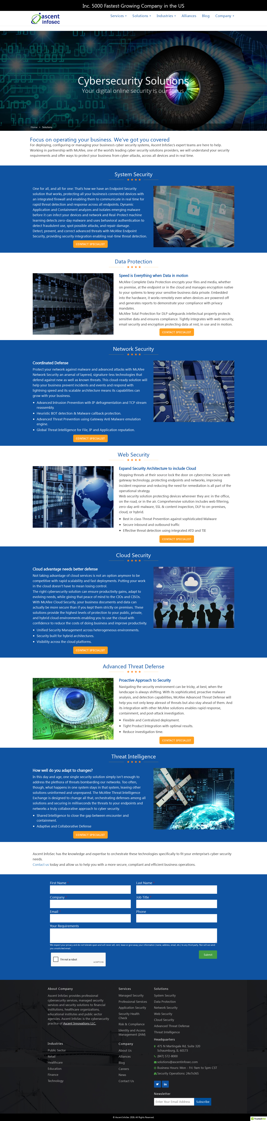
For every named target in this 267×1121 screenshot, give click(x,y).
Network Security (165, 1007)
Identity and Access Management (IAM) (132, 1032)
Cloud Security (164, 1020)
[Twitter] (157, 1084)
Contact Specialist (90, 244)
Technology (55, 1081)
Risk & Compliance (132, 1024)
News (122, 1075)
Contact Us (126, 1081)
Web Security (163, 1014)
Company (223, 15)
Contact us (41, 864)
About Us (125, 1050)
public (124, 612)
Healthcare (55, 1062)
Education (55, 1069)
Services (117, 15)
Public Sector (57, 1050)
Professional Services (133, 1001)
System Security (165, 995)
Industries (165, 15)
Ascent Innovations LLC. (79, 1023)
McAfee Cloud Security (58, 602)
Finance (53, 1074)
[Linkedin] (165, 1084)
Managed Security (131, 995)
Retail (51, 1056)
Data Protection (165, 1001)
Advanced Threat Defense (171, 1026)
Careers (124, 1069)
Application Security (132, 1007)
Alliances (189, 15)
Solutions (140, 15)
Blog (206, 15)
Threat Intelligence (167, 1032)
